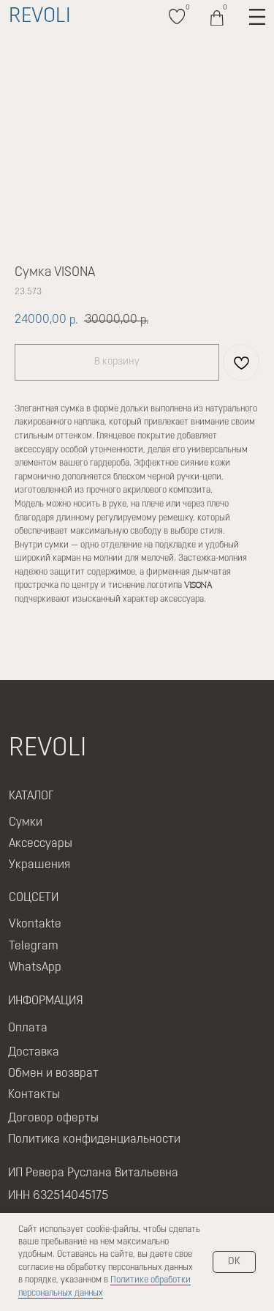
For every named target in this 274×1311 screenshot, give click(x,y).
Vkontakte (35, 924)
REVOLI (40, 17)
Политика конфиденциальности (94, 1140)
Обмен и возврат (53, 1074)
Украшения (39, 865)
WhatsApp (35, 968)
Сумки (25, 823)
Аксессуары (40, 844)
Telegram (33, 946)
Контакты (34, 1095)
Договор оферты (53, 1118)
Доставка (33, 1052)
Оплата (27, 1028)
